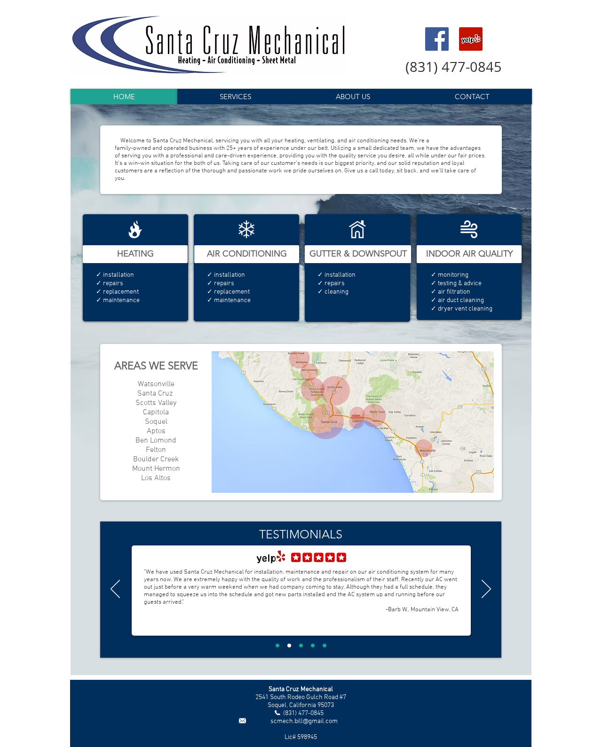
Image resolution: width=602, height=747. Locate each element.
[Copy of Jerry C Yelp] (324, 645)
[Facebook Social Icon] (437, 39)
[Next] (486, 589)
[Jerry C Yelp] (313, 645)
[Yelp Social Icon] (471, 39)
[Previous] (115, 589)
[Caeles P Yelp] (277, 645)
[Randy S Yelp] (301, 645)
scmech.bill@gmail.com (304, 721)
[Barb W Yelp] (289, 645)
